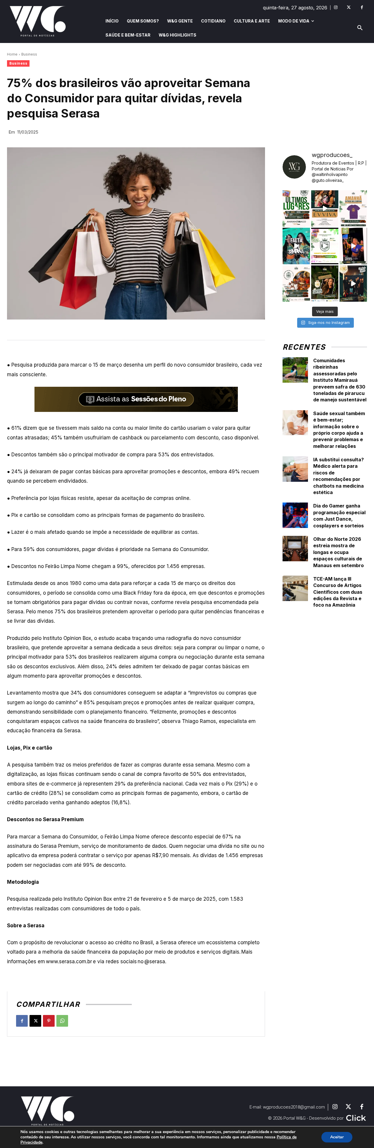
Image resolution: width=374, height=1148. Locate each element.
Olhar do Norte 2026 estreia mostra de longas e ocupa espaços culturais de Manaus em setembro (338, 552)
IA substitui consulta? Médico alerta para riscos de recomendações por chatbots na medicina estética (338, 476)
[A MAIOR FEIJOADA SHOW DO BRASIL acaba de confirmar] (325, 283)
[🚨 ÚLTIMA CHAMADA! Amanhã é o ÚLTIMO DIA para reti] (325, 208)
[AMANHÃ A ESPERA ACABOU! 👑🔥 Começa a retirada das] (353, 208)
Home (12, 54)
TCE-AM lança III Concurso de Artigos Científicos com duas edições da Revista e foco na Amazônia (337, 592)
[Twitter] (349, 7)
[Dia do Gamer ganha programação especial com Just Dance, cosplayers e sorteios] (295, 515)
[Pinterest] (49, 1021)
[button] (360, 28)
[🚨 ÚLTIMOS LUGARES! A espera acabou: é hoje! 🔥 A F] (296, 208)
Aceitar (337, 1137)
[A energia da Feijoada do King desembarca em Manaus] (353, 246)
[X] (35, 1021)
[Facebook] (362, 7)
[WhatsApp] (62, 1021)
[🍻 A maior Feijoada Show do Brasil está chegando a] (296, 283)
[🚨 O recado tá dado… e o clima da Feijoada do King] (353, 283)
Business (29, 54)
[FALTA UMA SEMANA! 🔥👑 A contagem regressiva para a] (296, 246)
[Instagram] (335, 7)
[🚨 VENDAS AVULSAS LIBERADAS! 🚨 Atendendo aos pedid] (325, 246)
